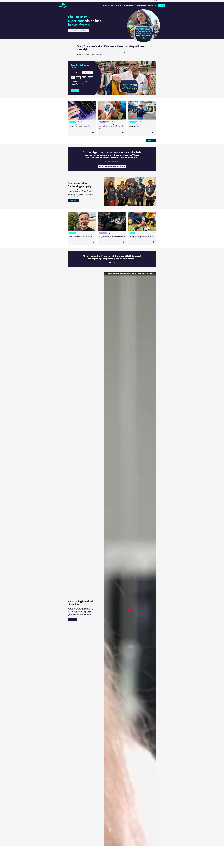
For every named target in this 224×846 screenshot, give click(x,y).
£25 (73, 78)
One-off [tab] (87, 73)
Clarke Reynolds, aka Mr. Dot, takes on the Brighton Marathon (140, 126)
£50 (78, 78)
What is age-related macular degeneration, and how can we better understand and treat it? (111, 126)
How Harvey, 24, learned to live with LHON (80, 236)
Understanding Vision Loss (129, 5)
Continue (74, 91)
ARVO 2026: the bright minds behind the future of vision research (112, 237)
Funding (111, 5)
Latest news (151, 140)
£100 (84, 78)
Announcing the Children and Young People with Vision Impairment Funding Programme (81, 126)
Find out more (73, 200)
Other (90, 78)
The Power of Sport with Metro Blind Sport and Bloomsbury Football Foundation (141, 237)
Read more (72, 620)
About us (105, 5)
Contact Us (146, 0)
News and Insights (141, 5)
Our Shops (150, 5)
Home (140, 0)
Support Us (118, 5)
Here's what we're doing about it (78, 31)
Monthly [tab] (76, 73)
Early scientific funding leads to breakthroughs (112, 166)
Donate (162, 5)
